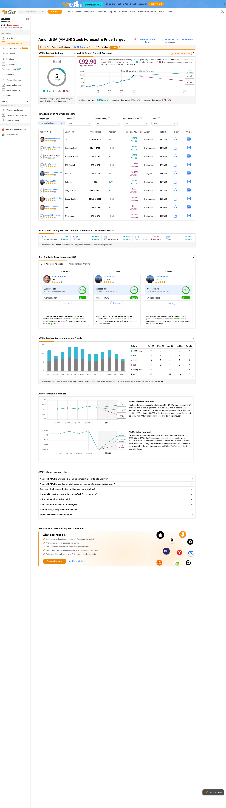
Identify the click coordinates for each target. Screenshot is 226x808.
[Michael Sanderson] (42, 173)
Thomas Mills (109, 276)
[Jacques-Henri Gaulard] (42, 199)
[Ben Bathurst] (42, 165)
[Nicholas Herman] (42, 139)
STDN (44, 237)
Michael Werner (59, 276)
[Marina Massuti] (42, 190)
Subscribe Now (54, 561)
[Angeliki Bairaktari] (42, 216)
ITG (105, 237)
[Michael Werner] (42, 207)
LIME (137, 237)
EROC (168, 237)
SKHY (75, 237)
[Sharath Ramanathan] (42, 148)
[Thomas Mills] (42, 182)
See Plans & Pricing (77, 561)
